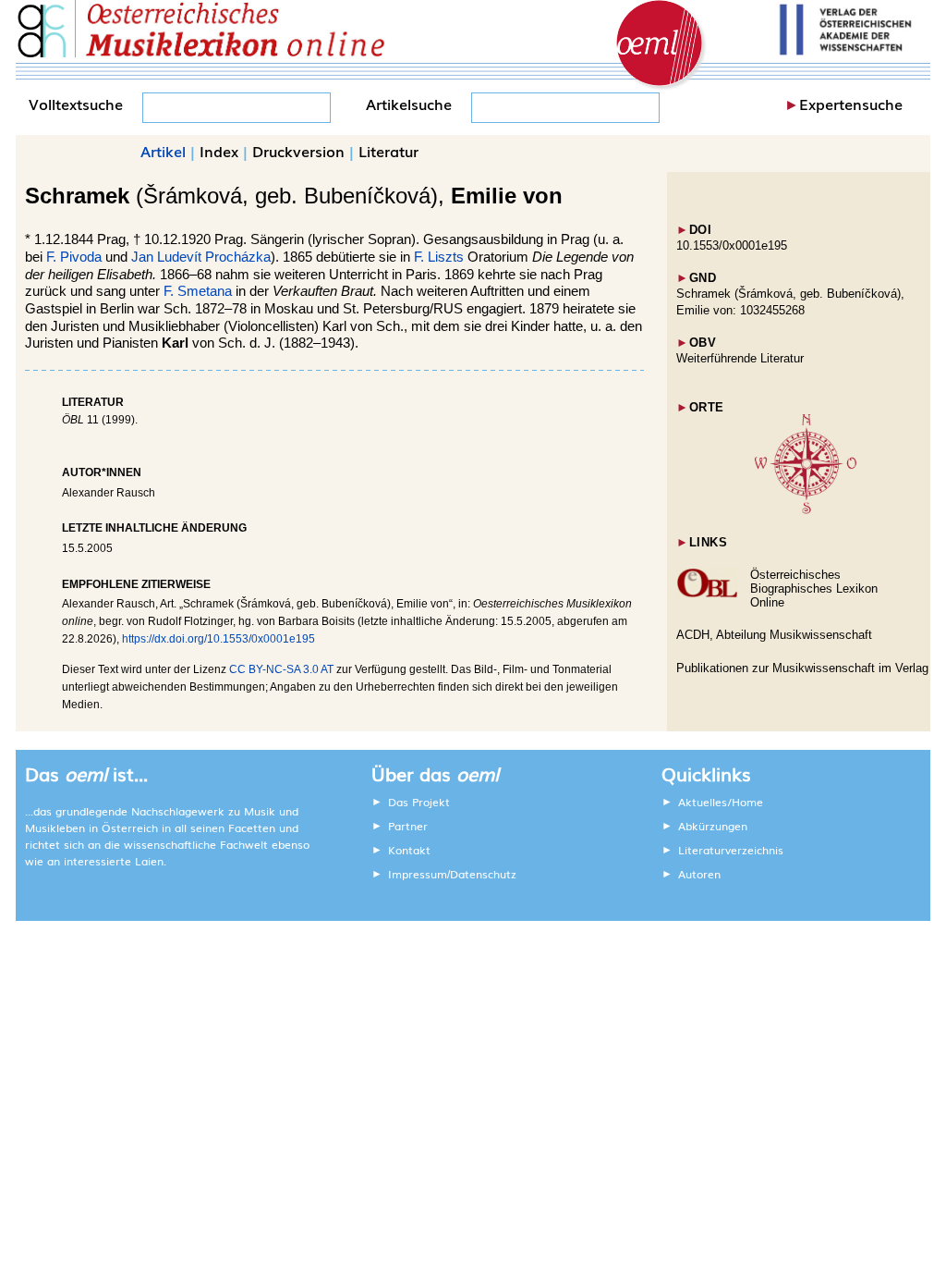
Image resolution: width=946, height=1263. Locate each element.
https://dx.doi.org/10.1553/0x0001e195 (218, 638)
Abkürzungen (712, 825)
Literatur (388, 151)
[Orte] (805, 510)
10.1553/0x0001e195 (731, 245)
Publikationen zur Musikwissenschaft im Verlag (802, 668)
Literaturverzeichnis (730, 849)
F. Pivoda (74, 257)
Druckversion (298, 151)
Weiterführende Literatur (740, 358)
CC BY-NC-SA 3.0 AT (281, 669)
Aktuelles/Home (720, 801)
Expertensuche (851, 103)
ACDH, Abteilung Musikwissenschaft (774, 635)
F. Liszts (439, 257)
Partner (408, 825)
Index (219, 151)
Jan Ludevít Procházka (201, 257)
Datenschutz (483, 873)
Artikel (163, 151)
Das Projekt (419, 801)
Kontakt (409, 849)
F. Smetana (198, 291)
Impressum (417, 873)
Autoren (699, 873)
